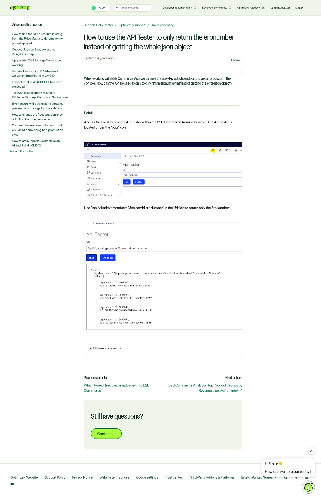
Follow (235, 59)
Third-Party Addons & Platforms (211, 477)
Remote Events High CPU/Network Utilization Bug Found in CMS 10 (35, 73)
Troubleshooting (162, 25)
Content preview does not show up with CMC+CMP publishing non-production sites (38, 130)
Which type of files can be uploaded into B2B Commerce (116, 387)
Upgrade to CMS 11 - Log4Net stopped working (37, 62)
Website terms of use (114, 477)
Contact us (106, 433)
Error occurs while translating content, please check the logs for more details (37, 106)
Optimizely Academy (249, 7)
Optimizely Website (24, 477)
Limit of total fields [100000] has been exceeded (37, 84)
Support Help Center (98, 25)
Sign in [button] (299, 8)
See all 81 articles (21, 151)
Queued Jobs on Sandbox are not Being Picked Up (34, 51)
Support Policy (55, 477)
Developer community (215, 7)
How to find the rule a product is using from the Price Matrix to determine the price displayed (37, 38)
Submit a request (280, 8)
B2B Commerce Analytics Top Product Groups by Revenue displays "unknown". (205, 387)
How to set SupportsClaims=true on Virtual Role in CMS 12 (36, 143)
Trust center (173, 477)
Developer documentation (178, 7)
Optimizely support (132, 25)
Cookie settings (147, 477)
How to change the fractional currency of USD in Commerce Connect (37, 117)
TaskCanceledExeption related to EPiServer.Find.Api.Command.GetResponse (40, 95)
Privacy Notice (82, 477)
